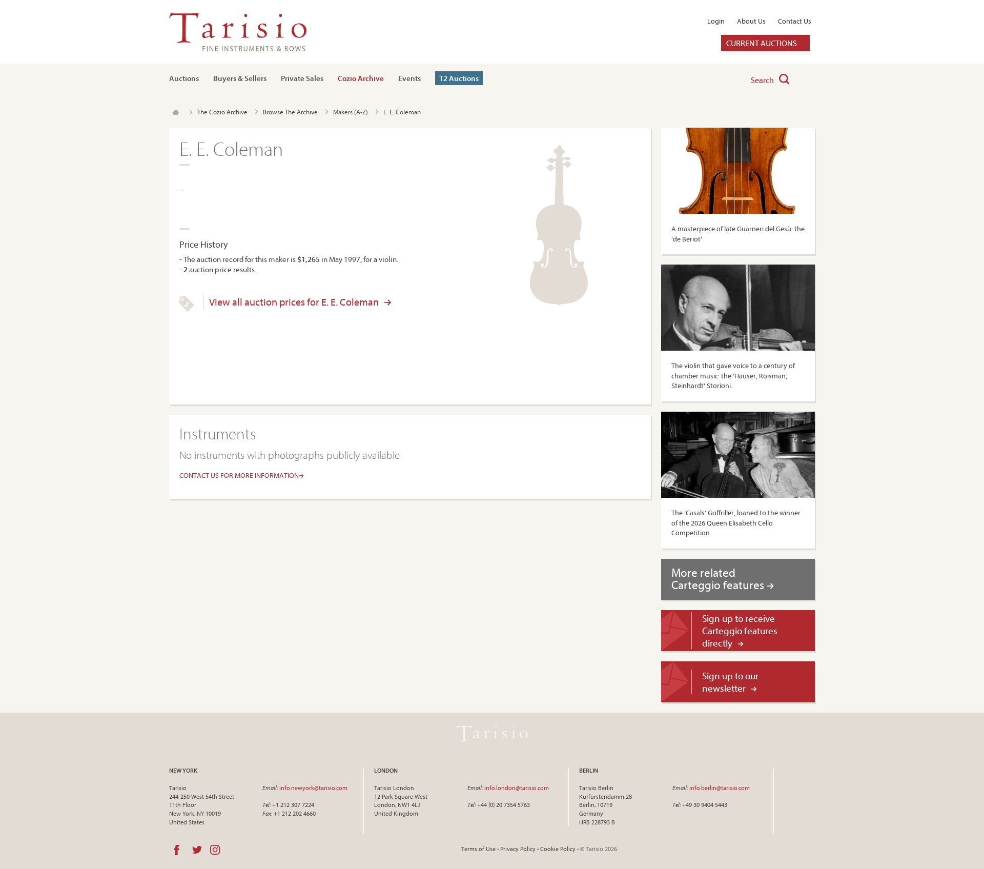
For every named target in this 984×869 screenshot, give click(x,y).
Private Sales (302, 78)
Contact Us (794, 21)
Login (716, 21)
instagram (215, 850)
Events (409, 78)
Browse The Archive (290, 112)
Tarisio (492, 733)
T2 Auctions (459, 78)
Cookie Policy (558, 849)
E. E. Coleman (402, 112)
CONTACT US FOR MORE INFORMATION (239, 475)
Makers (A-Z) (350, 112)
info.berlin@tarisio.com (719, 788)
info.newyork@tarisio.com (313, 788)
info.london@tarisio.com (516, 788)
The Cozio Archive (222, 112)
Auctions (184, 78)
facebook (176, 850)
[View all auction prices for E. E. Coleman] (186, 309)
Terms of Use (478, 849)
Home (175, 112)
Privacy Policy (518, 849)
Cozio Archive (361, 78)
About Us (751, 21)
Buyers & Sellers (239, 78)
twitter (197, 850)
